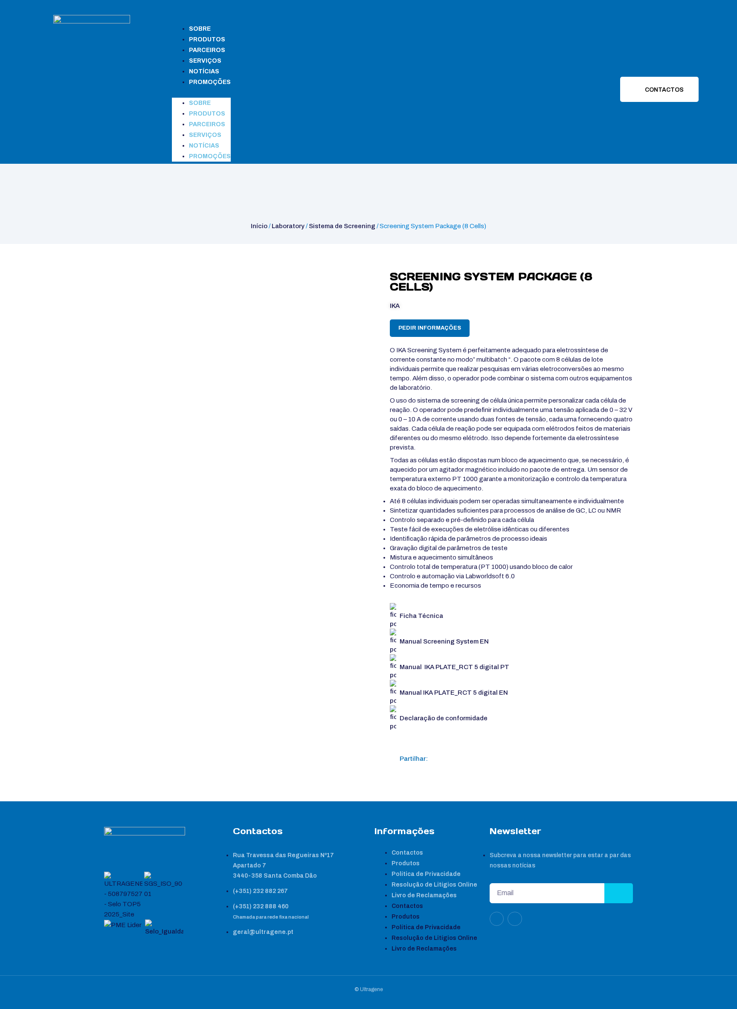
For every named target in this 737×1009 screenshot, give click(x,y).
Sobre (200, 29)
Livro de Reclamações (424, 895)
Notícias (204, 71)
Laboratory (288, 226)
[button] (201, 92)
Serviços (205, 61)
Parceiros (207, 50)
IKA (395, 305)
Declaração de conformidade (443, 718)
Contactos (407, 853)
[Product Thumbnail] (119, 278)
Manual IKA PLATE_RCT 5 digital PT (454, 667)
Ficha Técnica (421, 615)
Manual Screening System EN (444, 641)
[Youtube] (515, 919)
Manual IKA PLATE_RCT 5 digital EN (454, 692)
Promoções (210, 82)
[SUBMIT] (618, 893)
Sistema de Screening (342, 226)
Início (259, 226)
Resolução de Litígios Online (434, 884)
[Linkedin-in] (497, 919)
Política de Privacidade (426, 874)
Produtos (207, 39)
